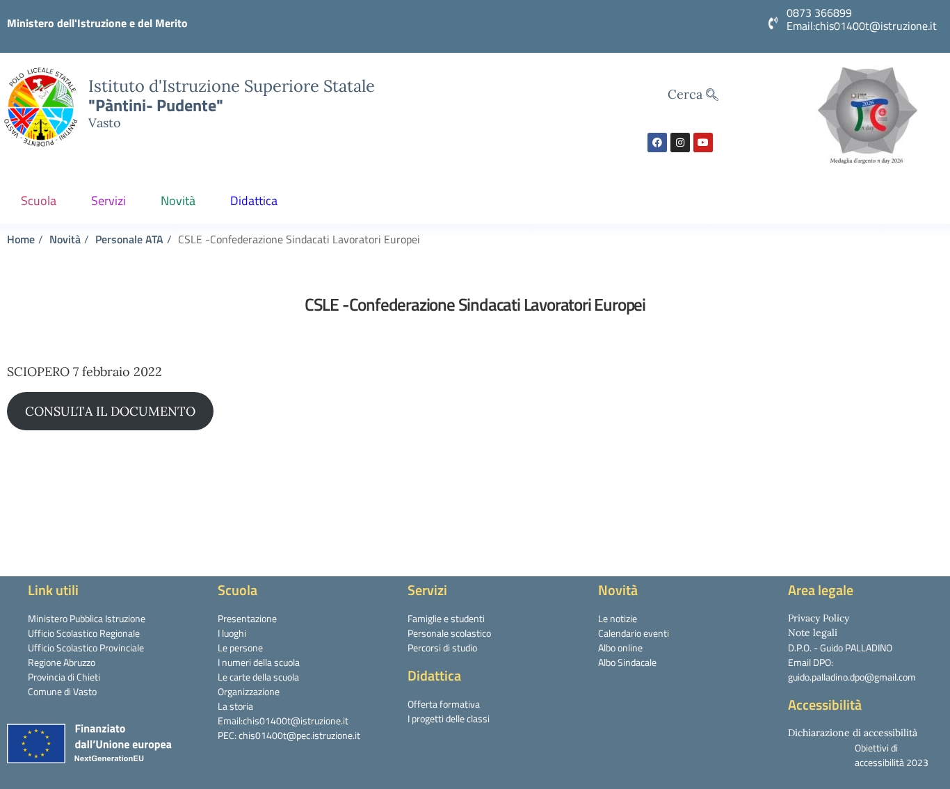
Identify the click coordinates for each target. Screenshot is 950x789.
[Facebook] (657, 142)
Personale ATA (129, 239)
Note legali (812, 632)
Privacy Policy (818, 618)
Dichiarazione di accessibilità (852, 732)
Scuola (38, 200)
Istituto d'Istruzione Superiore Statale (231, 85)
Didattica (253, 200)
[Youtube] (703, 142)
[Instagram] (680, 142)
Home (21, 239)
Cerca (687, 94)
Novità (178, 200)
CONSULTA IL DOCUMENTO (110, 411)
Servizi (108, 200)
